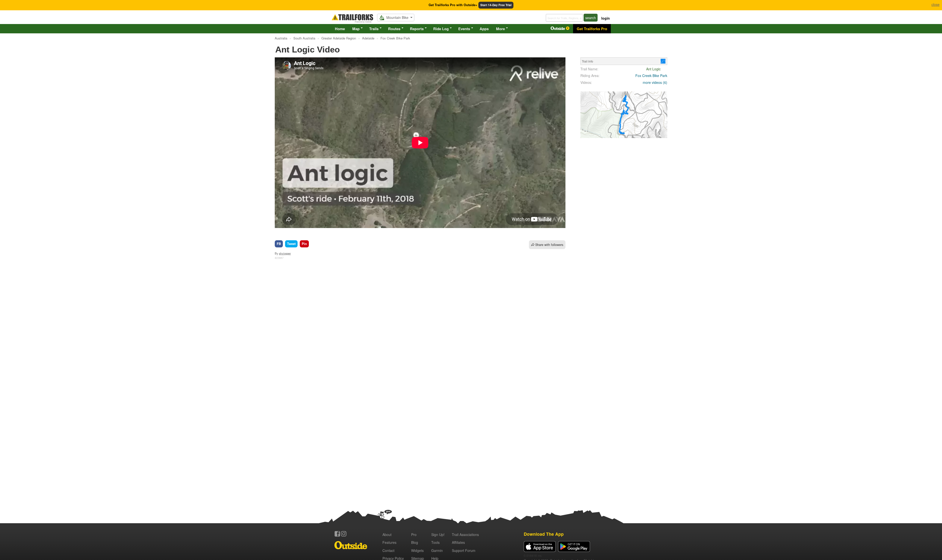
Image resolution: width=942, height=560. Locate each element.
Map (356, 28)
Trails (374, 28)
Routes (394, 28)
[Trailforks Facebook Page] (337, 534)
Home (340, 28)
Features (389, 542)
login (605, 18)
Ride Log (441, 28)
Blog (414, 542)
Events (464, 28)
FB (279, 243)
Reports (417, 28)
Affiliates (458, 542)
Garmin (437, 550)
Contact (388, 550)
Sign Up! (438, 534)
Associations (465, 534)
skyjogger (285, 253)
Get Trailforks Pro (592, 28)
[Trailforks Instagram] (343, 534)
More (500, 28)
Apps (484, 28)
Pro (414, 534)
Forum (463, 550)
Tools (435, 542)
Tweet (291, 243)
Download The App (544, 534)
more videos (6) (655, 82)
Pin (304, 243)
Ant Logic (653, 68)
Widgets (417, 550)
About (387, 534)
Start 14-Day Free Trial (495, 5)
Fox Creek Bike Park (651, 75)
